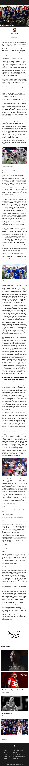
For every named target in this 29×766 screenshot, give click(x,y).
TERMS (5, 754)
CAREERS (6, 752)
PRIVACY (15, 752)
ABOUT (5, 750)
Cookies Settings (16, 758)
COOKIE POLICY (16, 754)
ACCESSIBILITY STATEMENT (19, 756)
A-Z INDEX (6, 758)
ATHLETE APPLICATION (18, 750)
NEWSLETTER (7, 756)
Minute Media (12, 764)
